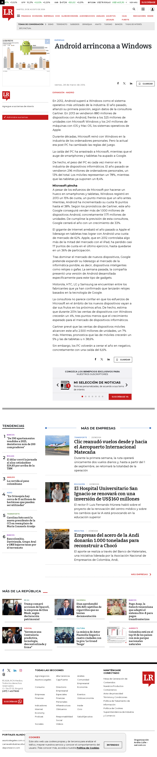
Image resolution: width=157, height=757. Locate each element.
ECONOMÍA (37, 16)
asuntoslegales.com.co (13, 740)
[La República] (8, 18)
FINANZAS (26, 16)
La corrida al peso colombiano (18, 482)
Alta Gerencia (63, 676)
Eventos (81, 694)
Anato (98, 24)
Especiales (61, 694)
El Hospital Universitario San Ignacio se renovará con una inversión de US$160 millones (106, 494)
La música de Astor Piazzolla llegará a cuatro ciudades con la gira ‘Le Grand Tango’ (89, 638)
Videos (59, 724)
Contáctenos (110, 690)
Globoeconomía (85, 698)
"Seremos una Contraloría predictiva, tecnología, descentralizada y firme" (35, 639)
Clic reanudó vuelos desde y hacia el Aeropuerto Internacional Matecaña (110, 447)
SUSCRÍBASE (148, 2)
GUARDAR (147, 84)
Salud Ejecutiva (84, 716)
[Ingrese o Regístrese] (152, 9)
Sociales (39, 724)
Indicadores (41, 705)
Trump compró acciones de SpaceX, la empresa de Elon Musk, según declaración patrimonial (37, 611)
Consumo (40, 687)
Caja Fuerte (62, 679)
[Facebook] (118, 83)
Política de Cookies (88, 748)
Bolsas (10, 456)
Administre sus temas (17, 117)
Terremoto (61, 24)
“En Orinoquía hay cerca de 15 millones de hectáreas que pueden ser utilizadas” (21, 501)
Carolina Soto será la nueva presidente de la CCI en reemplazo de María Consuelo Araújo (21, 522)
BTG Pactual (25, 28)
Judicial (28, 628)
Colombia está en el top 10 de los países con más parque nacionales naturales (141, 638)
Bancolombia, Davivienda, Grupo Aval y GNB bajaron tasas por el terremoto (21, 543)
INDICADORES (139, 16)
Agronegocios (42, 676)
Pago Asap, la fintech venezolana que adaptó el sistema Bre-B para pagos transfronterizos (141, 611)
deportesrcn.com (11, 748)
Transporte (13, 514)
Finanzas (39, 698)
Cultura (81, 628)
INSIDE (150, 16)
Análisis (11, 477)
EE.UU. (27, 600)
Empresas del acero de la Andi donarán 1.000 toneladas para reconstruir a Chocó (106, 540)
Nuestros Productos (113, 686)
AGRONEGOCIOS (87, 16)
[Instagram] (21, 671)
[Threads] (5, 675)
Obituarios (61, 709)
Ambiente (133, 628)
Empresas (40, 694)
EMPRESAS (49, 16)
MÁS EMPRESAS (139, 574)
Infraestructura (63, 705)
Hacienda (81, 600)
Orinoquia (87, 24)
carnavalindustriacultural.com (16, 744)
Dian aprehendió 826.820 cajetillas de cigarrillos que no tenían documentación (89, 610)
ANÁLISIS (100, 16)
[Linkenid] (16, 671)
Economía (82, 687)
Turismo (108, 24)
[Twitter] (124, 83)
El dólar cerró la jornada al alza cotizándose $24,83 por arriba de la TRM (22, 464)
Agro (9, 493)
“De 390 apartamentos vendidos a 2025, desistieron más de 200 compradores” (21, 443)
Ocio (79, 709)
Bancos (118, 24)
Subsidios (74, 24)
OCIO (57, 16)
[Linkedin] (131, 83)
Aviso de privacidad (113, 693)
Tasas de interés (133, 24)
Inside (80, 705)
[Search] (134, 9)
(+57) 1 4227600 (10, 691)
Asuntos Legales (43, 679)
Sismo (50, 24)
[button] (57, 385)
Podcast (39, 716)
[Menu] (19, 16)
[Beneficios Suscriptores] (143, 9)
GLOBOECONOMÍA (69, 16)
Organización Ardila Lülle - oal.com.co (141, 742)
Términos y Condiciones (115, 697)
